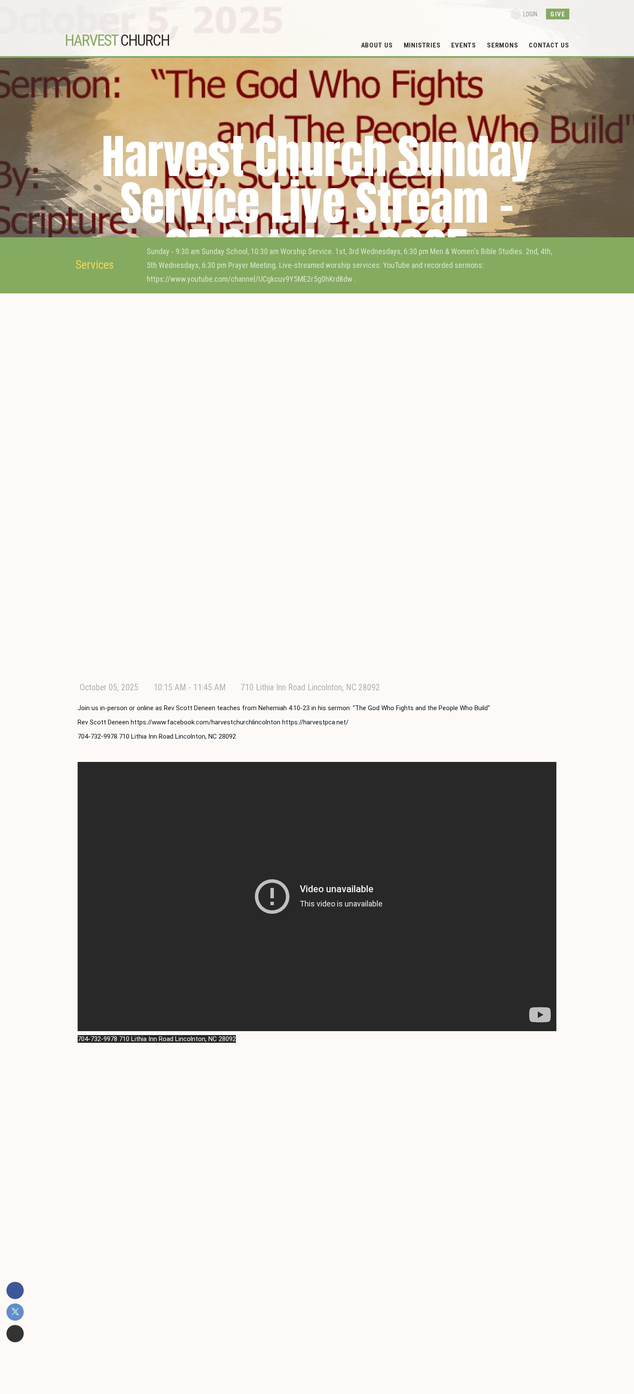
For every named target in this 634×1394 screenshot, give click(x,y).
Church (117, 40)
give (557, 14)
